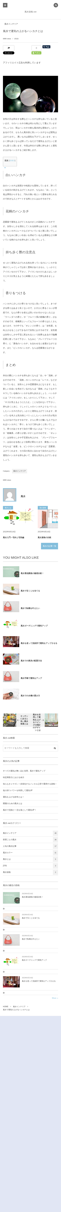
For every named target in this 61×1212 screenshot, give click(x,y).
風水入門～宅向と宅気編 (13, 537)
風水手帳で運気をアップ (31, 678)
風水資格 (29, 872)
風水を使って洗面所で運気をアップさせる (39, 643)
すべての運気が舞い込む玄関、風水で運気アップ (24, 771)
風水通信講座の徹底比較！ (32, 573)
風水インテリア (11, 24)
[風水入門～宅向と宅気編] (19, 517)
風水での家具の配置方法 (31, 661)
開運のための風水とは (12, 803)
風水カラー (29, 853)
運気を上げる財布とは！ (13, 797)
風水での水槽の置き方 (30, 695)
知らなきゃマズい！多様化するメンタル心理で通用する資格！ (30, 784)
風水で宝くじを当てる (30, 591)
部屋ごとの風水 (29, 840)
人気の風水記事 (29, 846)
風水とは (29, 859)
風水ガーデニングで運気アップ (34, 626)
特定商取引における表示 (13, 777)
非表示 (12, 161)
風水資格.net (30, 12)
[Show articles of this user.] (9, 495)
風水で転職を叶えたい (30, 608)
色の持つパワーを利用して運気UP (18, 790)
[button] (56, 5)
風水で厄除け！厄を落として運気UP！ (19, 810)
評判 (29, 866)
